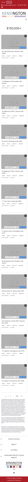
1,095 (17, 396)
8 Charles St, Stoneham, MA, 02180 (13, 381)
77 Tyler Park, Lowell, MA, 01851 (11, 201)
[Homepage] (14, 15)
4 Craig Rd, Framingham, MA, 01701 (13, 351)
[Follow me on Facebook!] (2, 7)
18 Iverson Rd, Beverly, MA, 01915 (12, 141)
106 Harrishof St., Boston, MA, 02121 (13, 291)
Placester (18, 480)
